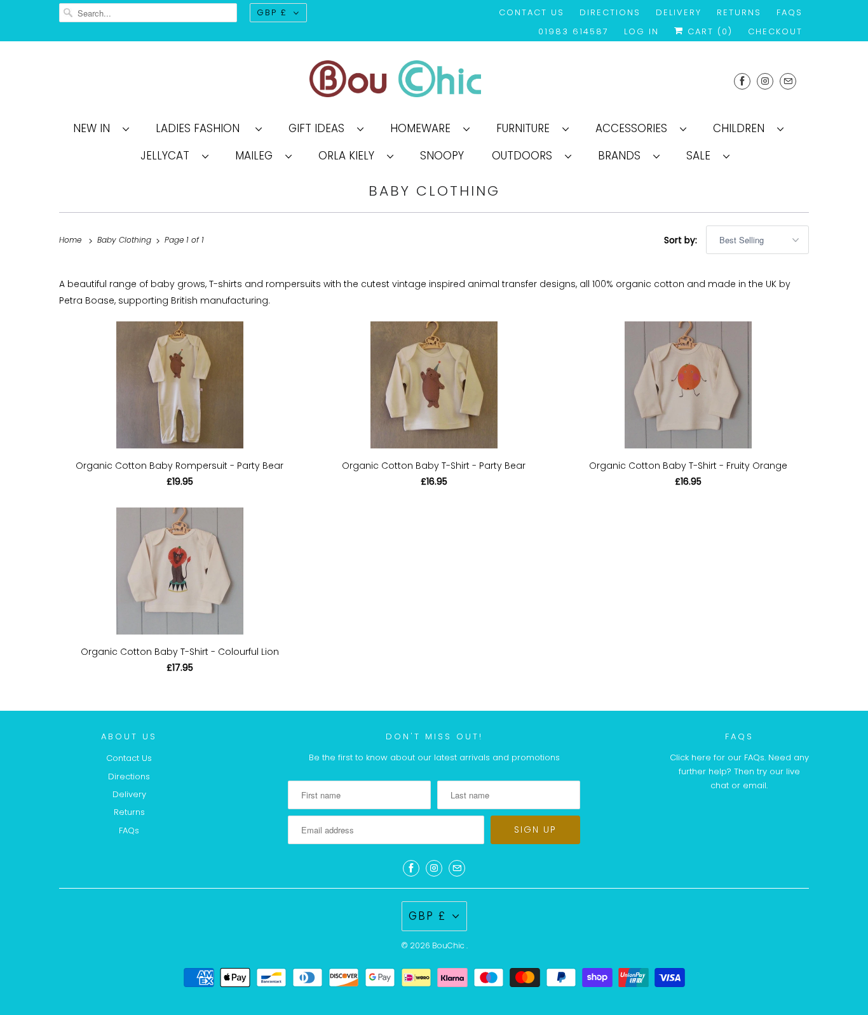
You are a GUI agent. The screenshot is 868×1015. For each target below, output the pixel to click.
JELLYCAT (168, 155)
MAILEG (257, 155)
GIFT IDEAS (319, 128)
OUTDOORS (525, 155)
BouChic (449, 945)
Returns (739, 12)
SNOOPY (442, 155)
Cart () (708, 31)
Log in (641, 31)
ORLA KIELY (349, 155)
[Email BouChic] (788, 81)
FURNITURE (526, 128)
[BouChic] (434, 81)
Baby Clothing (434, 191)
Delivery (679, 12)
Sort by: (682, 240)
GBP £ (272, 12)
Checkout (775, 31)
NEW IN (94, 128)
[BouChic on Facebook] (742, 81)
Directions (610, 12)
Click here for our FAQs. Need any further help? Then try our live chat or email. (739, 771)
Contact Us (531, 12)
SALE (701, 155)
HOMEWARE (423, 128)
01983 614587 (573, 31)
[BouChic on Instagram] (765, 81)
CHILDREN (742, 128)
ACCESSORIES (634, 128)
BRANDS (622, 155)
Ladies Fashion (202, 128)
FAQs (789, 12)
